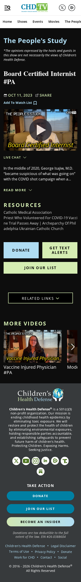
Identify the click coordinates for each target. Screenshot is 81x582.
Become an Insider (40, 522)
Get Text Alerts (60, 250)
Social (62, 557)
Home (7, 21)
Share (46, 95)
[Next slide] (72, 347)
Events (38, 21)
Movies (53, 21)
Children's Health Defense (25, 546)
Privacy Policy (45, 552)
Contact (46, 557)
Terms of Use (19, 551)
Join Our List (40, 267)
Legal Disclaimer (63, 546)
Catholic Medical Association (28, 212)
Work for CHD (24, 557)
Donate (21, 250)
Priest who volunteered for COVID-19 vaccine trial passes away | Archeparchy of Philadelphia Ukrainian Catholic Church (40, 223)
